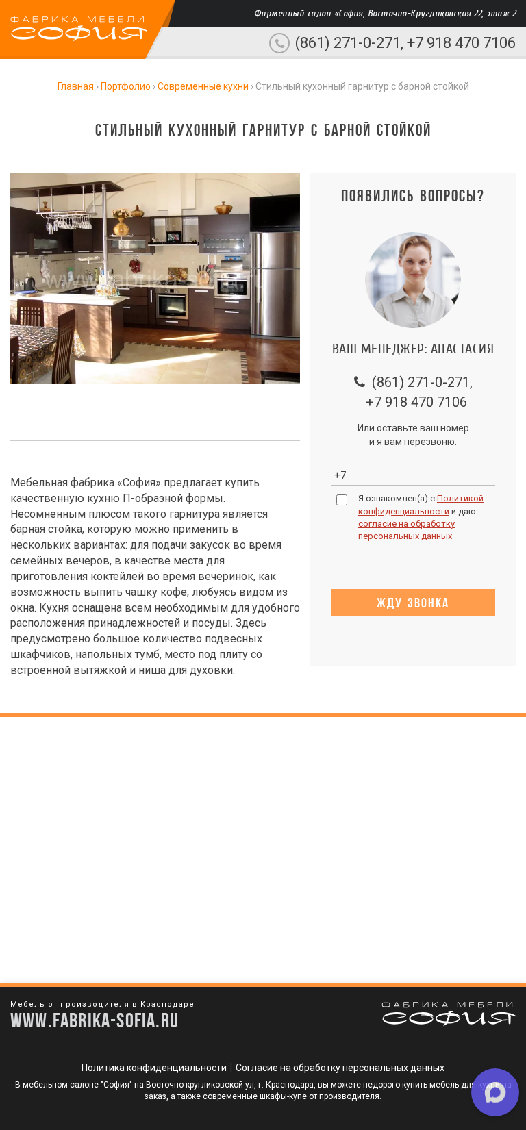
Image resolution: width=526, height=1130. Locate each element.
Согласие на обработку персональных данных (340, 1067)
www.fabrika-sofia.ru (94, 1019)
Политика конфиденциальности (154, 1067)
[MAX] (495, 1092)
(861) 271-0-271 (348, 42)
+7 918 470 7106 (461, 42)
